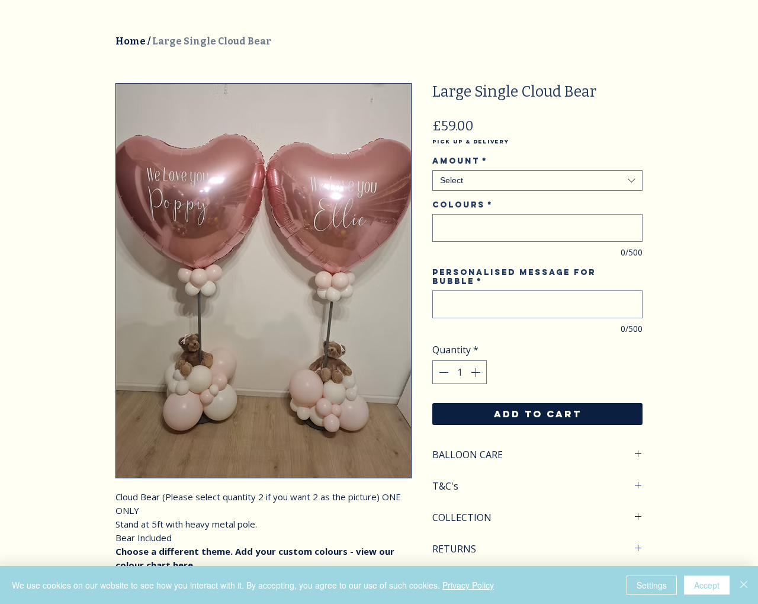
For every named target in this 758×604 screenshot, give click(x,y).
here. (184, 565)
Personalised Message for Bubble (514, 277)
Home (130, 41)
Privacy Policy (468, 585)
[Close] (744, 585)
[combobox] (537, 180)
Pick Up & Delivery (470, 142)
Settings (652, 585)
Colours (462, 204)
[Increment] (476, 372)
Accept (707, 585)
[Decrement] (442, 372)
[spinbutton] (459, 372)
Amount (459, 160)
